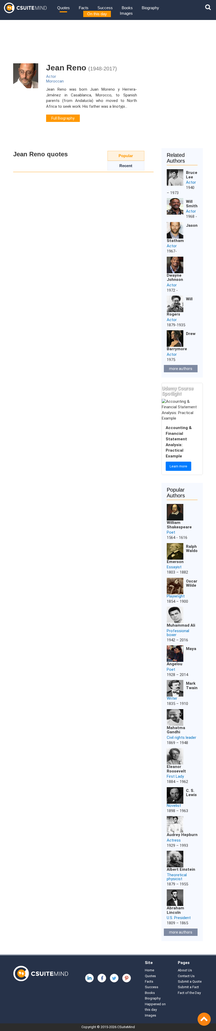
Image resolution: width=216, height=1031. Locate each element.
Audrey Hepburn (182, 834)
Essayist (174, 567)
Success (105, 8)
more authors (180, 369)
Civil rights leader (181, 737)
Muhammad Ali (181, 625)
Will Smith (192, 203)
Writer (172, 698)
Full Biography (63, 118)
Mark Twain (192, 685)
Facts (84, 8)
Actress (174, 840)
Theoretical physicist (177, 877)
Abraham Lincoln (175, 910)
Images (126, 13)
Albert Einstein (181, 869)
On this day (97, 14)
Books (127, 8)
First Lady (175, 776)
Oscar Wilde (191, 583)
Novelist (174, 805)
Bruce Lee (191, 174)
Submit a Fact (188, 987)
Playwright (176, 596)
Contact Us (186, 976)
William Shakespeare (179, 524)
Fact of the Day (189, 993)
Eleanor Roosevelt (176, 769)
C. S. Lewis (191, 792)
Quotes (63, 8)
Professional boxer (178, 632)
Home (149, 970)
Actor (51, 76)
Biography (150, 8)
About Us (185, 970)
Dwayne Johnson (175, 277)
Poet (171, 532)
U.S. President (179, 917)
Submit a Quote (190, 981)
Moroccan (55, 81)
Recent (125, 165)
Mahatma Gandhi (176, 730)
